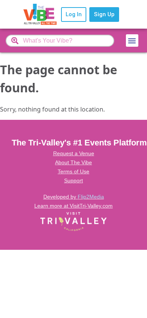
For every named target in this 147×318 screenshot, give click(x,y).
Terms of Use (73, 171)
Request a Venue (73, 153)
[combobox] (60, 41)
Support (73, 180)
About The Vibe (73, 162)
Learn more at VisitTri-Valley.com (73, 206)
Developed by (73, 197)
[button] (132, 40)
